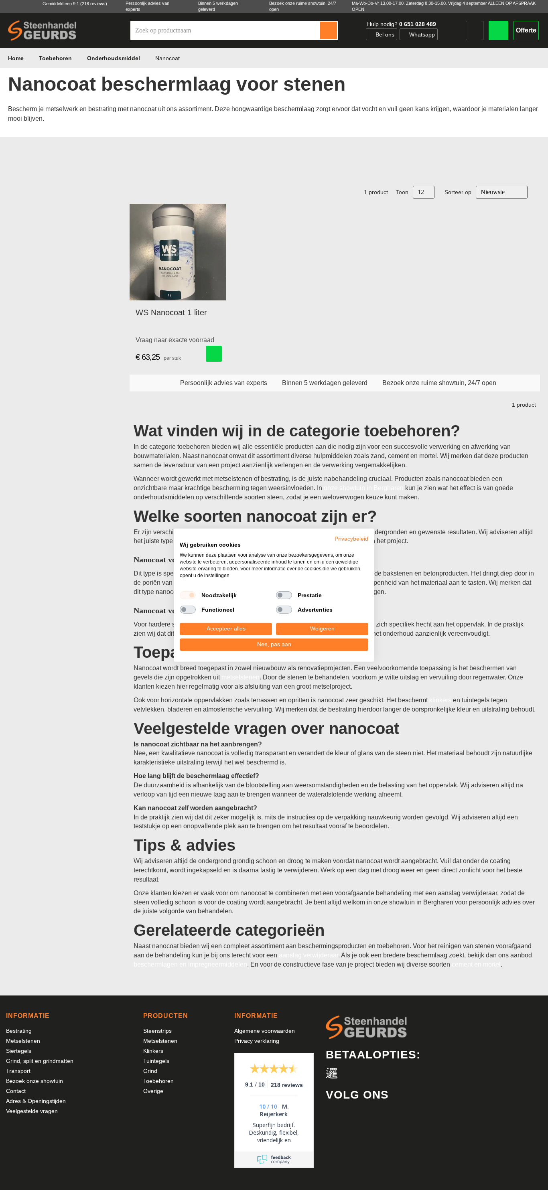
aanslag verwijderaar (308, 955)
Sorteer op (457, 192)
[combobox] (225, 30)
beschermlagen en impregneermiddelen (190, 964)
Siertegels (18, 1051)
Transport (18, 1071)
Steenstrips (157, 1031)
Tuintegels (156, 1061)
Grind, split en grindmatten (39, 1061)
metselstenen (240, 677)
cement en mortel (476, 964)
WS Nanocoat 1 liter (171, 312)
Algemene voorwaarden (264, 1031)
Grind (150, 1071)
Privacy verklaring (256, 1041)
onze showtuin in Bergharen (364, 488)
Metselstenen (23, 1041)
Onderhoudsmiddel (114, 58)
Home (16, 58)
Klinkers (153, 1051)
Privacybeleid (351, 538)
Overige (153, 1091)
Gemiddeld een (75, 3)
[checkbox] (188, 595)
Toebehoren (56, 58)
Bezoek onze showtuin (34, 1081)
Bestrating (19, 1031)
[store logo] (42, 30)
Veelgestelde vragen (32, 1111)
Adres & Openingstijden (36, 1101)
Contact (16, 1091)
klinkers (440, 700)
